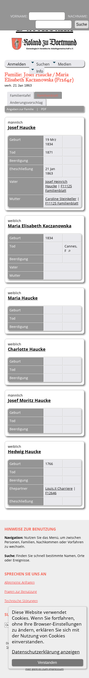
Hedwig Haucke (24, 451)
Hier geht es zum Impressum (44, 669)
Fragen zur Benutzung (21, 591)
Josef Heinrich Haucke (56, 183)
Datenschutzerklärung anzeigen (46, 652)
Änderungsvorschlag (26, 102)
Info (39, 71)
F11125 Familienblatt (58, 188)
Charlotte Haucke (27, 349)
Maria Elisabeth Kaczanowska (39, 226)
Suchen (43, 64)
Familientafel (20, 95)
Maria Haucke (23, 298)
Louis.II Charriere (59, 488)
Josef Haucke (22, 127)
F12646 (50, 493)
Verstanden (47, 663)
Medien (64, 64)
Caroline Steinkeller (60, 199)
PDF (43, 109)
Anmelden (17, 64)
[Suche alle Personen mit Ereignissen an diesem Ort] (70, 250)
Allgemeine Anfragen (20, 582)
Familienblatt (47, 95)
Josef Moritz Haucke (29, 400)
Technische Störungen (21, 600)
